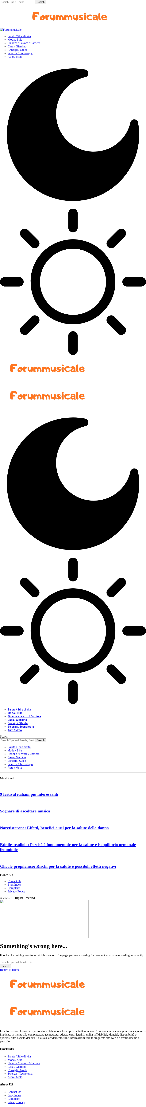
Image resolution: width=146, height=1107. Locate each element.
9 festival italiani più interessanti (29, 794)
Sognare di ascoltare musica (25, 811)
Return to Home (9, 969)
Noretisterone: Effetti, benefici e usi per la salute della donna (54, 827)
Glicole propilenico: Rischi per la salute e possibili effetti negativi (58, 866)
